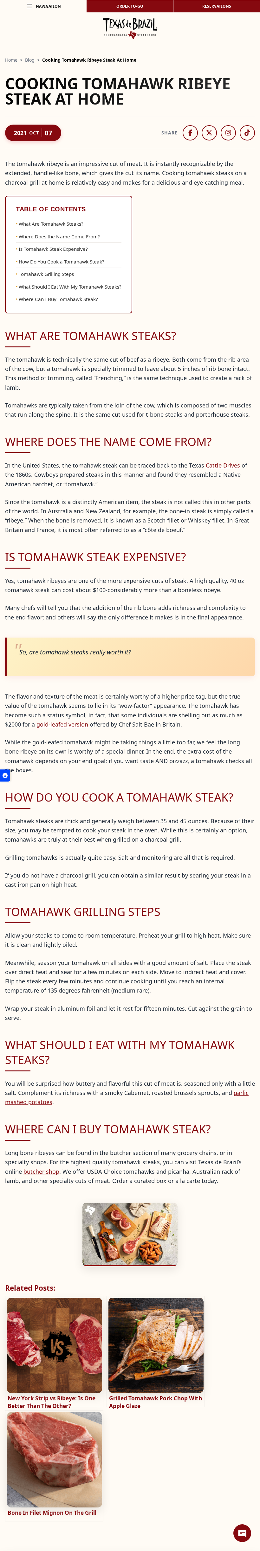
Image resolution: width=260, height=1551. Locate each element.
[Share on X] (209, 132)
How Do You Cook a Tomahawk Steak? (61, 261)
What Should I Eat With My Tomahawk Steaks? (70, 287)
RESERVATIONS (216, 6)
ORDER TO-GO (129, 6)
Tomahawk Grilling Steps (46, 274)
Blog (30, 60)
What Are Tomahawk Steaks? (51, 224)
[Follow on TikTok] (247, 132)
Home (11, 60)
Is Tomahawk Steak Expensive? (54, 249)
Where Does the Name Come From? (59, 236)
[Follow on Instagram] (228, 132)
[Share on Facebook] (190, 132)
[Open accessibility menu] (5, 775)
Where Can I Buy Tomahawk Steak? (58, 299)
